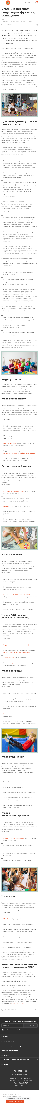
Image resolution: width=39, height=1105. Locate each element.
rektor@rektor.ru (21, 1075)
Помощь (4, 1064)
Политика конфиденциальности (18, 1098)
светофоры (28, 645)
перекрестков (26, 652)
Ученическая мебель (9, 1050)
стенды (11, 663)
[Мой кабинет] (32, 3)
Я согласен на (22, 1030)
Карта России (8, 506)
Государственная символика (13, 491)
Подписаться (30, 1025)
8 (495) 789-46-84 (17, 1004)
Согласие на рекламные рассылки (15, 1060)
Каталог (4, 1036)
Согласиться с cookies (15, 1101)
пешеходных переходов (12, 652)
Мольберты (7, 919)
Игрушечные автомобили (12, 645)
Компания (5, 1055)
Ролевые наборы (9, 443)
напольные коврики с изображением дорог (19, 453)
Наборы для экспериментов (13, 838)
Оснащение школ (8, 1041)
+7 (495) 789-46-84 (20, 1071)
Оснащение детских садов (12, 1046)
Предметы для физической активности (17, 594)
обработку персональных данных (26, 1030)
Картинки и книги (9, 714)
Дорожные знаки (9, 657)
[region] (19, 1097)
